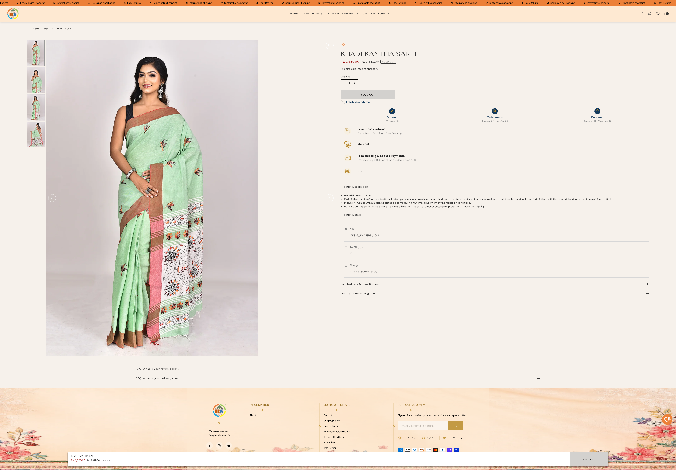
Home (294, 13)
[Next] (330, 198)
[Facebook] (209, 445)
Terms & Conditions (334, 436)
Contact (328, 415)
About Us (254, 415)
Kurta (382, 13)
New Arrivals (313, 13)
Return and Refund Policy (337, 431)
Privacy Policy (331, 426)
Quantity (345, 76)
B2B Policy (329, 442)
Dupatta (366, 13)
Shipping (345, 68)
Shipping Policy (332, 420)
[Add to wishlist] (343, 44)
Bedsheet (348, 13)
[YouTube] (228, 445)
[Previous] (52, 198)
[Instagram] (219, 445)
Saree (332, 13)
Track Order (330, 447)
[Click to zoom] (330, 45)
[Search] (642, 13)
